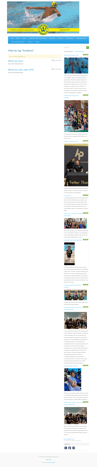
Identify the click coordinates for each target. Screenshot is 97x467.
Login (37, 41)
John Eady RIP (67, 195)
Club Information (70, 38)
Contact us (30, 41)
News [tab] (69, 51)
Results (24, 38)
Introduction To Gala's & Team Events (37, 38)
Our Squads (60, 38)
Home (12, 38)
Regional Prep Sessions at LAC (71, 55)
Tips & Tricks (52, 38)
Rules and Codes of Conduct (18, 41)
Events (18, 38)
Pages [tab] (80, 51)
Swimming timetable (81, 38)
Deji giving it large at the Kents (71, 366)
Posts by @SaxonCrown (68, 439)
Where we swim (15, 60)
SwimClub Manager (51, 462)
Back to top (48, 459)
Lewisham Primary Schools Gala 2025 (73, 240)
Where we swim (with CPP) (21, 69)
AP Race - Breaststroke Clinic (71, 141)
